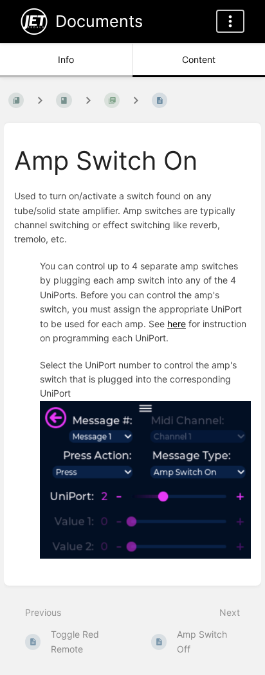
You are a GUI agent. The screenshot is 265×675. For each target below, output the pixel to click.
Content (198, 59)
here (176, 323)
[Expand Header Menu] (230, 21)
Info (66, 59)
